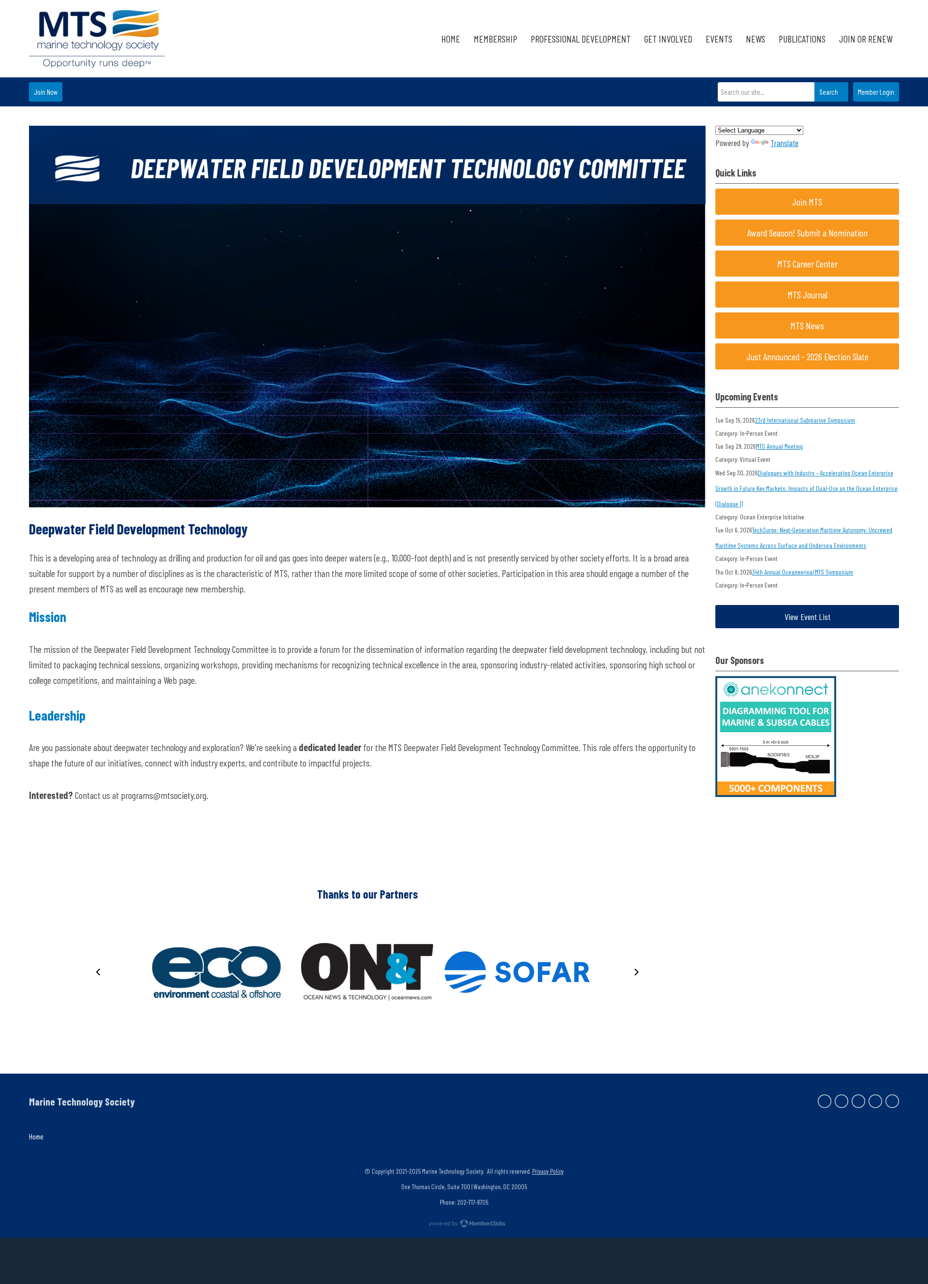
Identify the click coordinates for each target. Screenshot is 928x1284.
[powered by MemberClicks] (464, 1224)
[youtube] (892, 1101)
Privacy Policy (548, 1171)
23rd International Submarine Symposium (805, 420)
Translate (784, 142)
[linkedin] (858, 1101)
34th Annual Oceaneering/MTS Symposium (802, 572)
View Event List (807, 616)
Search (828, 92)
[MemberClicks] (97, 39)
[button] (98, 972)
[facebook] (824, 1101)
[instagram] (875, 1101)
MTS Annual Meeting (779, 446)
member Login (876, 92)
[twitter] (841, 1101)
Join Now (46, 92)
